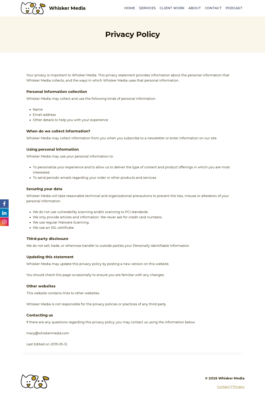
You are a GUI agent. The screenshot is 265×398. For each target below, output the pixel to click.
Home (129, 8)
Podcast (234, 8)
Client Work (172, 8)
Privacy (238, 387)
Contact (213, 8)
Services (147, 8)
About (194, 8)
